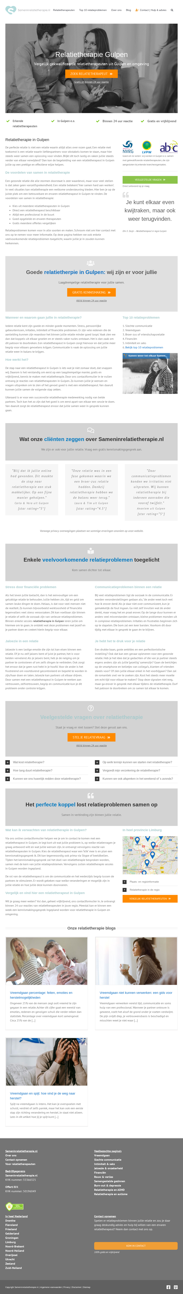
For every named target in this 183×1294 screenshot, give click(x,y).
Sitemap (86, 1287)
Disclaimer (76, 1287)
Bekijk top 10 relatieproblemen (144, 347)
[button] (172, 10)
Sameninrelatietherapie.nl (27, 1287)
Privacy (66, 1287)
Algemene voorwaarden (51, 1287)
